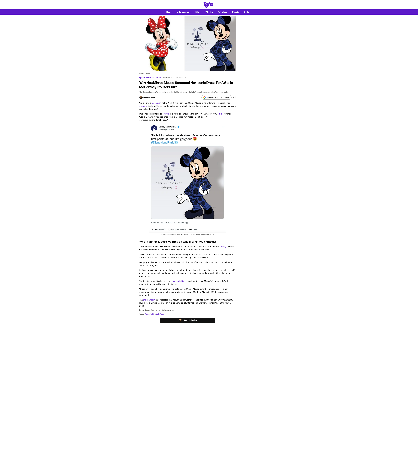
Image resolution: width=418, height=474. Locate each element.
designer (143, 106)
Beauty (235, 12)
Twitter (166, 113)
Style (246, 12)
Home (141, 73)
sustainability (178, 281)
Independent (149, 299)
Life (197, 12)
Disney (223, 246)
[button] (234, 97)
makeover (156, 103)
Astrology (222, 12)
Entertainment (183, 12)
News (169, 12)
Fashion (152, 314)
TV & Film (208, 12)
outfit (219, 113)
